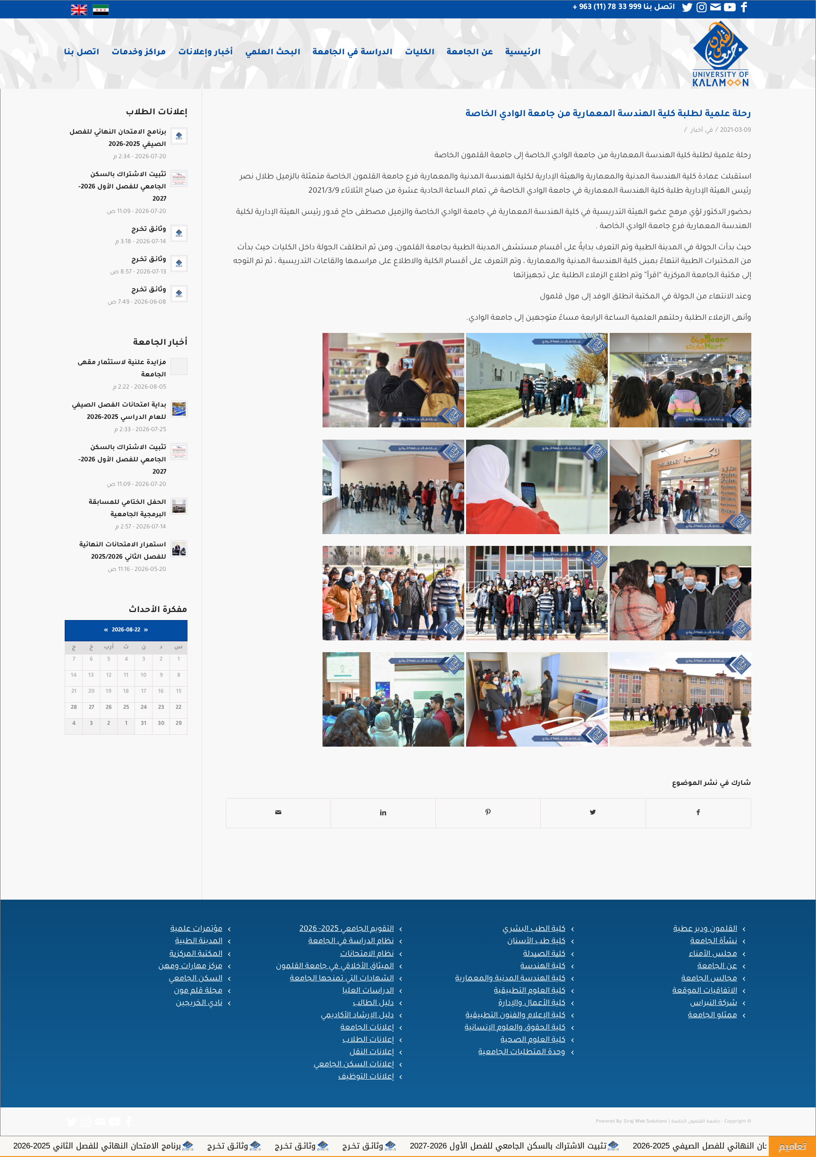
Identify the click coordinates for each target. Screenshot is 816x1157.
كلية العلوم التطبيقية (529, 991)
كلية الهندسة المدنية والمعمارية (510, 979)
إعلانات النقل (371, 1052)
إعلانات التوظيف (366, 1077)
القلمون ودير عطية (705, 929)
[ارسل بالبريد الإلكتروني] (278, 813)
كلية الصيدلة (544, 954)
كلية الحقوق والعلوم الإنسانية (515, 1028)
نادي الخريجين (199, 1003)
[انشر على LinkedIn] (383, 813)
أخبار (697, 131)
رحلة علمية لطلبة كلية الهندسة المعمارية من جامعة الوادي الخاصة (608, 114)
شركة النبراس (713, 1003)
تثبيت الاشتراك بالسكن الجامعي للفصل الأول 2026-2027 (698, 1145)
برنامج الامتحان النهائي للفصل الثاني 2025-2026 (287, 1145)
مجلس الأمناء (713, 954)
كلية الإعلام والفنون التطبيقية (515, 1016)
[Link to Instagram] (702, 7)
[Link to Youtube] (730, 7)
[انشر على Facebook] (698, 813)
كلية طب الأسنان (536, 941)
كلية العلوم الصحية (533, 1040)
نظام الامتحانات (367, 954)
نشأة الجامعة (713, 941)
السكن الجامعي (195, 979)
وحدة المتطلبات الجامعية (521, 1052)
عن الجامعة (717, 966)
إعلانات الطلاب (368, 1040)
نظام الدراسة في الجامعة (351, 941)
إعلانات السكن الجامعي (354, 1065)
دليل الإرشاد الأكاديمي (357, 1016)
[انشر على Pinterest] (488, 813)
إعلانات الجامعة (367, 1028)
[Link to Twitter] (687, 7)
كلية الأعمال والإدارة (531, 1003)
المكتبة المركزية (196, 954)
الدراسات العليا (368, 991)
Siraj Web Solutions (645, 1121)
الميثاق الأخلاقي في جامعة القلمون (335, 966)
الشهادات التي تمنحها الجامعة (342, 979)
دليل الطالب (373, 1003)
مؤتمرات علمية (196, 929)
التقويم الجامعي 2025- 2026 (346, 929)
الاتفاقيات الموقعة (704, 991)
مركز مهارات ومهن (190, 966)
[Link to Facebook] (744, 7)
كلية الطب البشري (533, 929)
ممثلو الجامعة (712, 1016)
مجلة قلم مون (198, 991)
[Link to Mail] (716, 7)
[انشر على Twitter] (593, 813)
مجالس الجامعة (709, 979)
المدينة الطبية (198, 941)
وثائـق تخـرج (553, 1145)
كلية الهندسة (542, 966)
